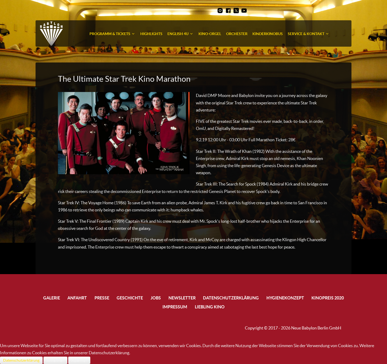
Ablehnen (79, 360)
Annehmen (55, 360)
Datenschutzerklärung (21, 360)
